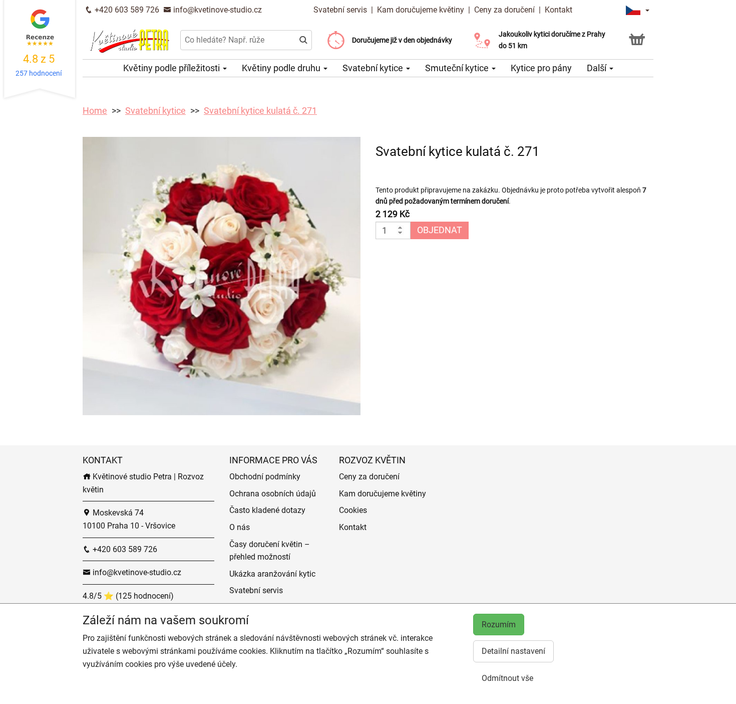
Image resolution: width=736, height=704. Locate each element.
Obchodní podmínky (264, 476)
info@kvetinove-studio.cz (216, 10)
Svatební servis (341, 10)
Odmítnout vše (507, 678)
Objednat (439, 230)
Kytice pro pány (541, 68)
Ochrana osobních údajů (272, 493)
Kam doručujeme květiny (420, 10)
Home (95, 110)
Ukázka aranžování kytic (272, 574)
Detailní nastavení (513, 651)
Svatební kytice (373, 68)
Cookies (353, 510)
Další (597, 68)
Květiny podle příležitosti (172, 68)
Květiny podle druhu (282, 68)
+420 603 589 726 (126, 10)
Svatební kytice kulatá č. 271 (260, 110)
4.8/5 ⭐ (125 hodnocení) (128, 596)
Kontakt (558, 10)
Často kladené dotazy (267, 510)
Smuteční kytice (458, 68)
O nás (239, 527)
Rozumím (499, 624)
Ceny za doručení (504, 10)
